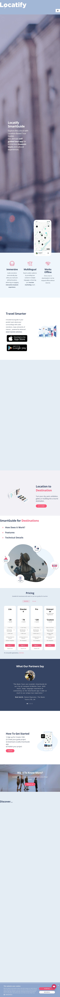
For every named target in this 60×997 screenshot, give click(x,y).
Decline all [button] (47, 992)
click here (21, 653)
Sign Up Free (11, 645)
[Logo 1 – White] (13, 3)
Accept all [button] (47, 988)
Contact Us (51, 645)
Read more (32, 992)
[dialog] (30, 990)
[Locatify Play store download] (17, 344)
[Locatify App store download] (17, 335)
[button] (30, 527)
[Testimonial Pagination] (27, 703)
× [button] (58, 985)
